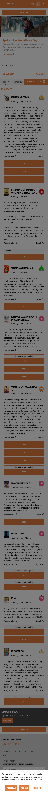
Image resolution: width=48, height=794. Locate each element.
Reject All (37, 788)
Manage (24, 788)
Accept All (11, 788)
